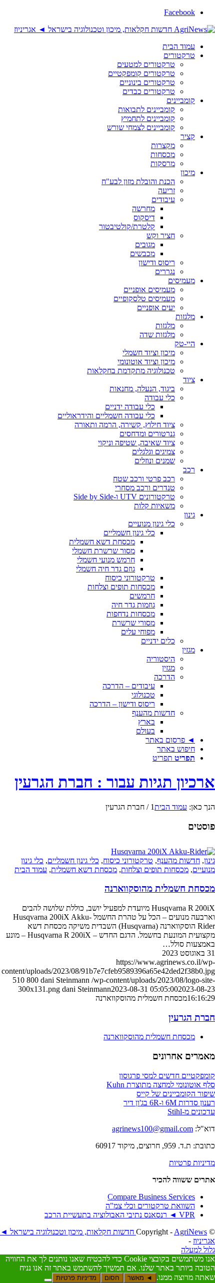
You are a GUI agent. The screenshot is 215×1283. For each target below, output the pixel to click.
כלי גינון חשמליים (73, 860)
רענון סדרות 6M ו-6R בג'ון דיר (169, 1102)
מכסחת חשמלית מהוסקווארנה (159, 888)
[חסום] (48, 1279)
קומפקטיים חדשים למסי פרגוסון (167, 1075)
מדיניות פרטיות (192, 1162)
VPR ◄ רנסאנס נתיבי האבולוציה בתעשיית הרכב (119, 1214)
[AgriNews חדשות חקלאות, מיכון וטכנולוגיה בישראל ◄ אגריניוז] (114, 29)
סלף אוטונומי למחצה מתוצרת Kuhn (160, 1084)
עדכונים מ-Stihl (191, 1111)
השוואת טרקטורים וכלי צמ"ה (150, 1205)
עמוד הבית (30, 869)
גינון (209, 860)
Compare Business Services (151, 1196)
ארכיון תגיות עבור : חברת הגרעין (114, 782)
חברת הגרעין (191, 1017)
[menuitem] (97, 46)
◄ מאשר (140, 1277)
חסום (112, 1277)
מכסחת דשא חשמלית (84, 869)
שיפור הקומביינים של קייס (175, 1093)
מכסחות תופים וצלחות (154, 869)
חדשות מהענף (178, 860)
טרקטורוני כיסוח (128, 860)
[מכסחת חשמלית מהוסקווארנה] (163, 851)
